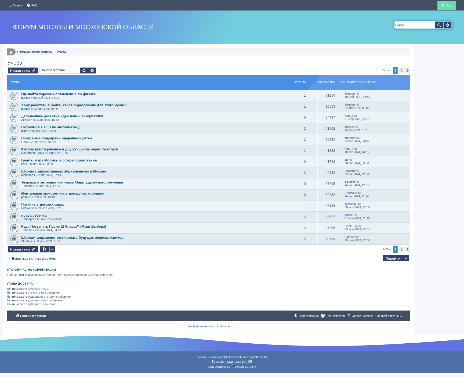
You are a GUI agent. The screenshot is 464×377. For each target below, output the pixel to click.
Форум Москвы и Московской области (83, 27)
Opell (24, 141)
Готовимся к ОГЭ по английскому (50, 127)
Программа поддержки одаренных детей (56, 138)
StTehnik (26, 241)
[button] (407, 70)
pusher (25, 97)
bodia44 (350, 126)
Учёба (14, 63)
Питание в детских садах (42, 204)
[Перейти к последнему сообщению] (358, 93)
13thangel (351, 204)
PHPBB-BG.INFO (245, 366)
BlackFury (351, 226)
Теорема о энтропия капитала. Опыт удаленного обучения (72, 182)
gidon (24, 130)
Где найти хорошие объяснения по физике (58, 94)
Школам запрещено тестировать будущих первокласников (72, 237)
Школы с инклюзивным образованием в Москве (63, 171)
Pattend (349, 237)
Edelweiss (27, 208)
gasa (24, 197)
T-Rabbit (26, 186)
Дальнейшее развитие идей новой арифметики (62, 116)
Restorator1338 (31, 152)
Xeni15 (25, 119)
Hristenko (351, 193)
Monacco (27, 175)
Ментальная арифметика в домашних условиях (62, 193)
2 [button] (402, 70)
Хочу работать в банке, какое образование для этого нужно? (74, 105)
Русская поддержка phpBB (232, 362)
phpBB (222, 356)
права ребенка (33, 215)
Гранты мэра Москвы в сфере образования (59, 160)
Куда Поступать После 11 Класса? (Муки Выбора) (63, 226)
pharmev (350, 137)
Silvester (350, 93)
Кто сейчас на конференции (31, 269)
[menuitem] (32, 5)
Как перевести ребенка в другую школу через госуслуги (69, 149)
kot (23, 163)
